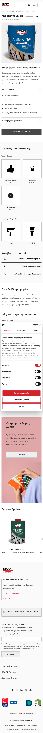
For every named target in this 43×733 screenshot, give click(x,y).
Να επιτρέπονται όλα (21, 393)
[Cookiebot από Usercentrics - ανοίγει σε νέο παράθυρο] (32, 325)
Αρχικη (3, 11)
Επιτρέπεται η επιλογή (22, 400)
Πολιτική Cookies (32, 725)
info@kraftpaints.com (11, 593)
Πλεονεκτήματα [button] (8, 89)
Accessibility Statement (29, 729)
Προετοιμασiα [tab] (7, 320)
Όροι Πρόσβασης (10, 725)
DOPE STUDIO (28, 713)
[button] (37, 15)
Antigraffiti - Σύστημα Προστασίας (28, 274)
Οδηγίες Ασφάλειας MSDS (31, 266)
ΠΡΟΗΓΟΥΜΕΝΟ (6, 19)
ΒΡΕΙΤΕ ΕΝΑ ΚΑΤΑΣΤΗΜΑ (21, 132)
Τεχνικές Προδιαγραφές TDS (30, 258)
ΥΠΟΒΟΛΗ (10, 654)
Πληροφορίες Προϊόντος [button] (12, 121)
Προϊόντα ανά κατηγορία (14, 11)
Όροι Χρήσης (21, 725)
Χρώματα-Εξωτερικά (29, 11)
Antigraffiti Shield (9, 13)
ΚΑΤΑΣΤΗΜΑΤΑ (21, 455)
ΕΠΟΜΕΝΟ (15, 19)
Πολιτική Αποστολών (13, 729)
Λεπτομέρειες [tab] (21, 330)
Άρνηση (21, 406)
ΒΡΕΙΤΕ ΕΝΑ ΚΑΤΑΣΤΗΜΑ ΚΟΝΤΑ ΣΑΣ (23, 612)
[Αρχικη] (4, 5)
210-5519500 (8, 598)
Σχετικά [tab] (35, 330)
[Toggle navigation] (40, 5)
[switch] (38, 371)
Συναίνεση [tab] (7, 330)
